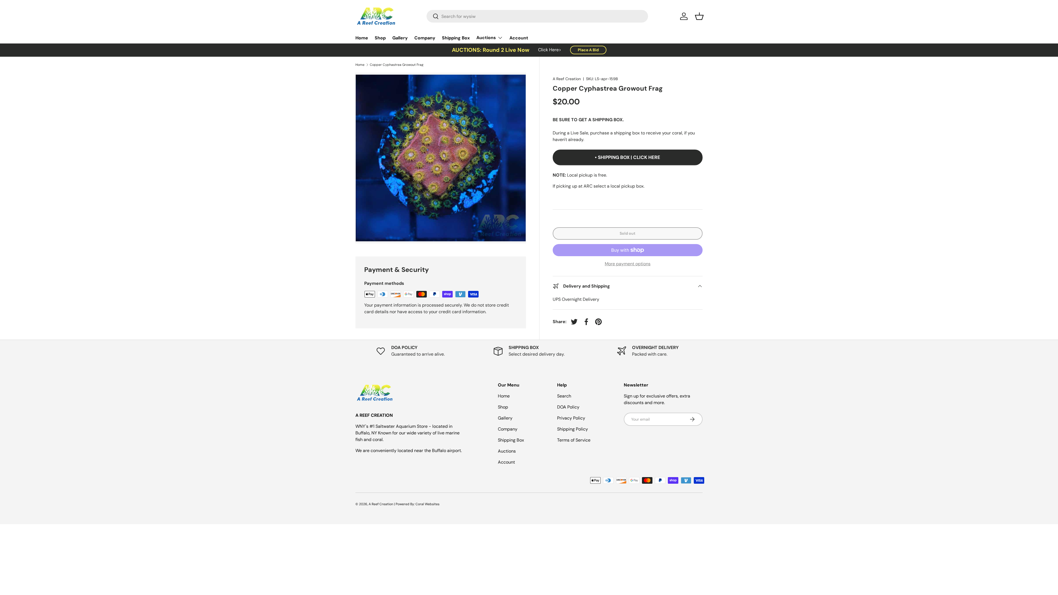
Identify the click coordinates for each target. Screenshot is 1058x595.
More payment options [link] (628, 264)
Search (564, 396)
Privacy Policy (571, 418)
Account (518, 38)
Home (361, 38)
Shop (380, 38)
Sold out (627, 233)
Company (424, 38)
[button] (699, 16)
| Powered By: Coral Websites (416, 504)
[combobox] (537, 16)
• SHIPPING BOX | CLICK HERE (627, 157)
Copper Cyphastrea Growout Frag (396, 64)
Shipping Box (456, 38)
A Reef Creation (567, 78)
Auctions (486, 37)
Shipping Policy (572, 429)
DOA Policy (568, 407)
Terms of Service (573, 440)
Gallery (400, 38)
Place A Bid (588, 49)
